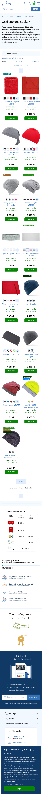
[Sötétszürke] (9, 452)
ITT (13, 784)
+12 (17, 98)
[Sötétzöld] (12, 452)
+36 (19, 736)
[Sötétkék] (14, 98)
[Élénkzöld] (14, 351)
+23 (37, 98)
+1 (37, 149)
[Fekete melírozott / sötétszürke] (4, 401)
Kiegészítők (10, 16)
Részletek (11, 118)
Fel (21, 481)
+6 (37, 250)
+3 (37, 199)
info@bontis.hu (19, 742)
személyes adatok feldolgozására (25, 703)
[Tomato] (33, 149)
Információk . (21, 703)
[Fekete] (4, 98)
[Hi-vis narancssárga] (32, 401)
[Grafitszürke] (33, 199)
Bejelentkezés (33, 697)
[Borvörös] (30, 199)
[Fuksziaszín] (15, 199)
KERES (35, 9)
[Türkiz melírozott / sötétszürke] (8, 401)
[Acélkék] (30, 300)
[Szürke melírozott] (12, 199)
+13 (17, 149)
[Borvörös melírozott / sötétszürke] (11, 401)
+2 (17, 300)
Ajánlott (4, 61)
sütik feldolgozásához (20, 770)
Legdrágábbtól (36, 61)
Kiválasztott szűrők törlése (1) (13, 58)
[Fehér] (8, 98)
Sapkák (19, 16)
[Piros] (11, 98)
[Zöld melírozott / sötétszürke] (14, 401)
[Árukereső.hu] (21, 626)
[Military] (33, 300)
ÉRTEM (19, 789)
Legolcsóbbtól (19, 61)
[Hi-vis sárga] (29, 401)
